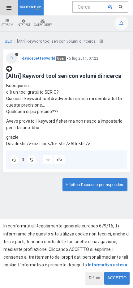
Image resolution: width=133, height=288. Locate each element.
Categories (43, 25)
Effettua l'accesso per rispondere (95, 184)
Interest (23, 25)
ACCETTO (117, 278)
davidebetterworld (38, 58)
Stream (7, 25)
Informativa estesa (107, 264)
